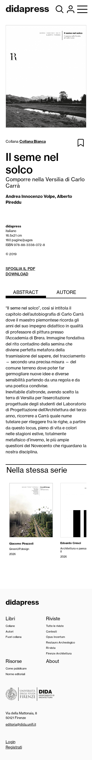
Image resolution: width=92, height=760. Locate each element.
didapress (22, 602)
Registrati (14, 747)
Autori (9, 631)
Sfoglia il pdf (20, 268)
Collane (10, 626)
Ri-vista (50, 648)
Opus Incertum (55, 637)
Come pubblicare (16, 668)
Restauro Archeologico (60, 642)
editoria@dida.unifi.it (21, 724)
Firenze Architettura (59, 653)
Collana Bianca (32, 141)
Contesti (51, 631)
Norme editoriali (15, 674)
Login (10, 742)
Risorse (14, 661)
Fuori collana (13, 637)
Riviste (53, 619)
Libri (10, 619)
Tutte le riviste (55, 626)
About (52, 661)
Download (17, 274)
